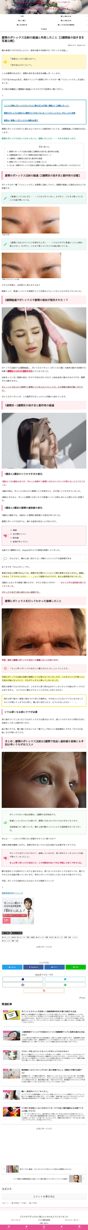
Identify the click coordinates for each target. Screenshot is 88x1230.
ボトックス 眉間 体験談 (26, 937)
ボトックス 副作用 (10, 937)
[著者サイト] (23, 979)
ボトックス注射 (17, 933)
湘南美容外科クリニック (12, 893)
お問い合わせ (44, 1223)
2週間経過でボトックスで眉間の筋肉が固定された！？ (30, 155)
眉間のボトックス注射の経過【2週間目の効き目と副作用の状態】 (34, 151)
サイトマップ (15, 1220)
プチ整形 (6, 933)
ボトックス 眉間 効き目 (45, 937)
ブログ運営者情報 (44, 1220)
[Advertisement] (44, 953)
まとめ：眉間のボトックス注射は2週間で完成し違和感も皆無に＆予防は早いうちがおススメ (45, 165)
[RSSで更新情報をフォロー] (44, 990)
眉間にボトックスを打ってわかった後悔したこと (28, 162)
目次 (41, 146)
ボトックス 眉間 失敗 (11, 941)
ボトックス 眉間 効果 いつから (67, 937)
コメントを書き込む (44, 1196)
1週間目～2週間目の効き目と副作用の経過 (25, 158)
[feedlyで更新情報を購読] (65, 984)
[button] (81, 596)
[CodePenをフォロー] (23, 984)
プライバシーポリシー (72, 1220)
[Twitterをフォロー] (65, 979)
